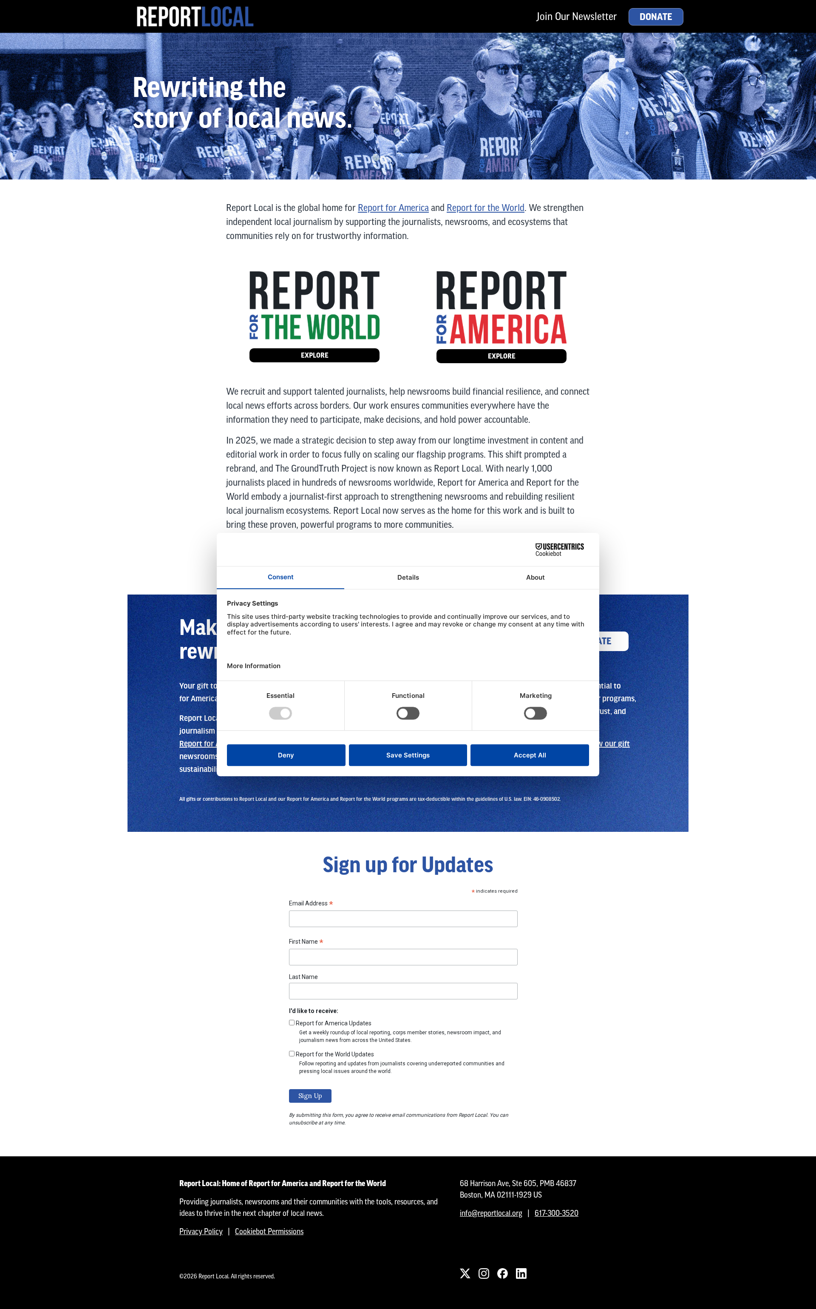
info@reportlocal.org (491, 1213)
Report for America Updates (333, 1023)
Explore (315, 355)
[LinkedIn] (521, 1273)
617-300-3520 (556, 1213)
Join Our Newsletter (577, 16)
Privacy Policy (201, 1231)
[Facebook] (502, 1273)
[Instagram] (483, 1273)
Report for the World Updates (335, 1054)
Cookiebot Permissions (269, 1231)
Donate (656, 17)
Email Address (311, 904)
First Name (306, 943)
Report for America (393, 207)
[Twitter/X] (464, 1273)
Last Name (303, 976)
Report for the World (485, 207)
